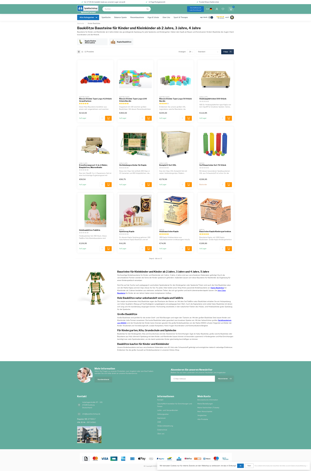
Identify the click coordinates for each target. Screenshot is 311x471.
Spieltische (106, 17)
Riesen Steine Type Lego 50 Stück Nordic (175, 100)
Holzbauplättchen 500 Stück (212, 99)
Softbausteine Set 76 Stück (212, 165)
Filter (226, 52)
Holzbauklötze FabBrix (89, 230)
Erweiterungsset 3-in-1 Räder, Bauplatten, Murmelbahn (93, 166)
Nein (249, 466)
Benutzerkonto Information (207, 400)
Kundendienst (103, 379)
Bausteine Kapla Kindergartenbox (215, 231)
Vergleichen (202, 415)
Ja (240, 466)
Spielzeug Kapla (126, 231)
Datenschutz (162, 430)
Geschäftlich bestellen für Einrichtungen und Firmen (174, 405)
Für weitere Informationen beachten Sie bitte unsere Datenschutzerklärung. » (281, 466)
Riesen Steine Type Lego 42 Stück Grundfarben (95, 100)
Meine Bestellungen (205, 404)
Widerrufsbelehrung (165, 426)
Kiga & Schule (153, 17)
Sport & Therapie (181, 17)
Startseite (80, 23)
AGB (159, 422)
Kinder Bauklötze (94, 23)
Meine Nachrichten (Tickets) (208, 407)
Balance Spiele (120, 17)
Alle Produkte (202, 419)
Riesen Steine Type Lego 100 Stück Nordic (133, 100)
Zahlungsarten (163, 414)
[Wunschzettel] (223, 9)
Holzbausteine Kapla (168, 231)
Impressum (161, 418)
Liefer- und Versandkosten (167, 410)
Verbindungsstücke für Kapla (132, 165)
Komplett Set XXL (167, 165)
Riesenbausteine (137, 17)
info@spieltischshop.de (91, 414)
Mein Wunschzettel (204, 411)
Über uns (166, 17)
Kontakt (160, 400)
